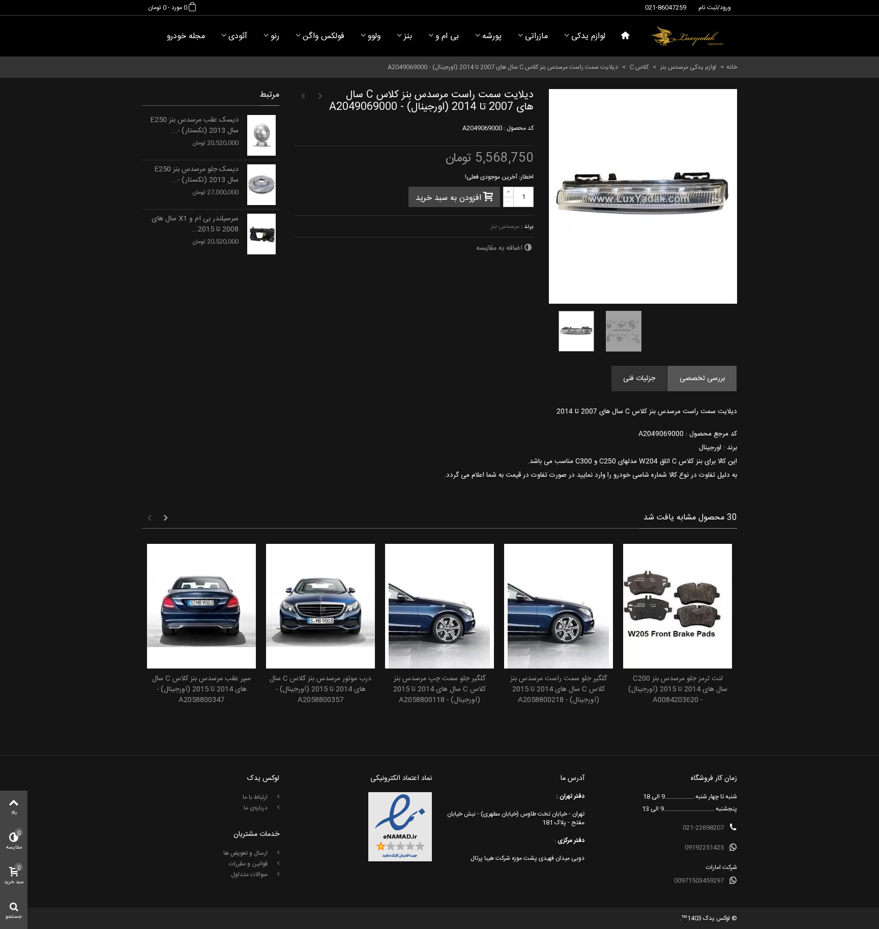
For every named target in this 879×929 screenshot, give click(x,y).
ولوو (374, 36)
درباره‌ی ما (256, 808)
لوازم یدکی (588, 36)
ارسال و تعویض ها (246, 853)
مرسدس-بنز (505, 226)
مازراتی (536, 36)
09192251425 (704, 848)
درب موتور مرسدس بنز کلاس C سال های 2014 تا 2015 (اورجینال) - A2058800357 (320, 690)
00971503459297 (699, 881)
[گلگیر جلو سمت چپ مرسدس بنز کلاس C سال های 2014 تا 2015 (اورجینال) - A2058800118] (439, 606)
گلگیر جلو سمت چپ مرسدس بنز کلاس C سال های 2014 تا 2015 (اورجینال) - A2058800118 (439, 690)
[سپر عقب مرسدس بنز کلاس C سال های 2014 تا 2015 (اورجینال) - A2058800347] (201, 606)
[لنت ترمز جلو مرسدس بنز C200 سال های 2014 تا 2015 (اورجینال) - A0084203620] (677, 606)
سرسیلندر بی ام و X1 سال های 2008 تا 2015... (195, 224)
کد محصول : (519, 128)
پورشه (492, 36)
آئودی (237, 36)
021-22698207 (703, 828)
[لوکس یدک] (687, 36)
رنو (275, 36)
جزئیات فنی (639, 378)
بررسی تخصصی (702, 378)
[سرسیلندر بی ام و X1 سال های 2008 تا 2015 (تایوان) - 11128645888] (261, 234)
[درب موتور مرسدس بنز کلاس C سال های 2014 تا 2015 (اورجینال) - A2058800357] (320, 606)
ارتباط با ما (256, 797)
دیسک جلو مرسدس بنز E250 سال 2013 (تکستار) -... (196, 175)
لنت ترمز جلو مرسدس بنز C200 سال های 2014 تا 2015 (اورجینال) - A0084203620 (677, 690)
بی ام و (447, 36)
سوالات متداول (250, 874)
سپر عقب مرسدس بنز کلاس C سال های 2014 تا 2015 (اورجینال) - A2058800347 (201, 690)
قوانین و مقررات (249, 864)
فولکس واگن (323, 36)
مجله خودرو (186, 36)
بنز (408, 36)
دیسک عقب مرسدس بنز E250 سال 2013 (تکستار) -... (194, 125)
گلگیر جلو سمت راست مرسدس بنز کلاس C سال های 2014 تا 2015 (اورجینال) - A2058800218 (558, 690)
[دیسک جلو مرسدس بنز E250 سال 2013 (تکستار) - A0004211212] (261, 184)
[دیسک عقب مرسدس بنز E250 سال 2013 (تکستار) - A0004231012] (261, 135)
